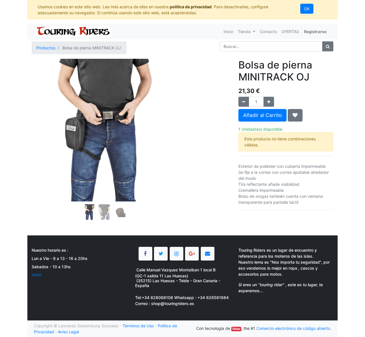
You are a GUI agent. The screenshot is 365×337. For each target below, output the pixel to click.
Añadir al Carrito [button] (262, 115)
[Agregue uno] (268, 102)
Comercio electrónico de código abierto (293, 328)
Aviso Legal (68, 331)
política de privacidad (191, 6)
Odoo (236, 329)
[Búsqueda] (327, 46)
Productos (45, 47)
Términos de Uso (138, 325)
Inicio (36, 274)
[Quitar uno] (243, 102)
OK (307, 8)
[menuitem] (228, 31)
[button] (43, 116)
